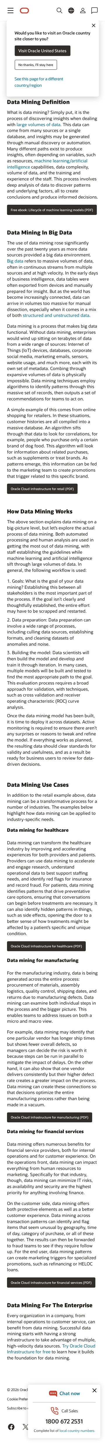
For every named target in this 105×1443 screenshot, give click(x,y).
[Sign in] (82, 10)
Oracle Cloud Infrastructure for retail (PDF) (42, 489)
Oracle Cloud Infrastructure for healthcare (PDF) (46, 946)
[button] (10, 10)
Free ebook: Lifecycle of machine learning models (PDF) (52, 210)
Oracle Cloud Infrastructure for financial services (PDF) (51, 1282)
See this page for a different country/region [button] (39, 82)
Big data (15, 261)
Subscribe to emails (22, 1408)
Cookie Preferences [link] (22, 1399)
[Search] (59, 10)
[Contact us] (94, 10)
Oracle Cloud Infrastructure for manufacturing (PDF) (49, 1117)
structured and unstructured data (56, 315)
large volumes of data (38, 124)
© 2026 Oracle (18, 1389)
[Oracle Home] (24, 10)
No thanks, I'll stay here (35, 64)
